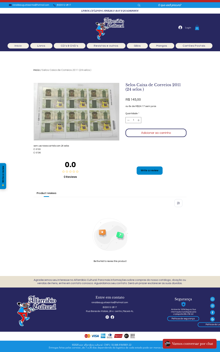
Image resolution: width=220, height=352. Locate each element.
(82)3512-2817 (64, 5)
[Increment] (139, 120)
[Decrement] (128, 120)
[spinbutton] (133, 120)
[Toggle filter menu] (178, 203)
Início (37, 70)
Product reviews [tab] (46, 193)
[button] (197, 27)
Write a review (149, 170)
